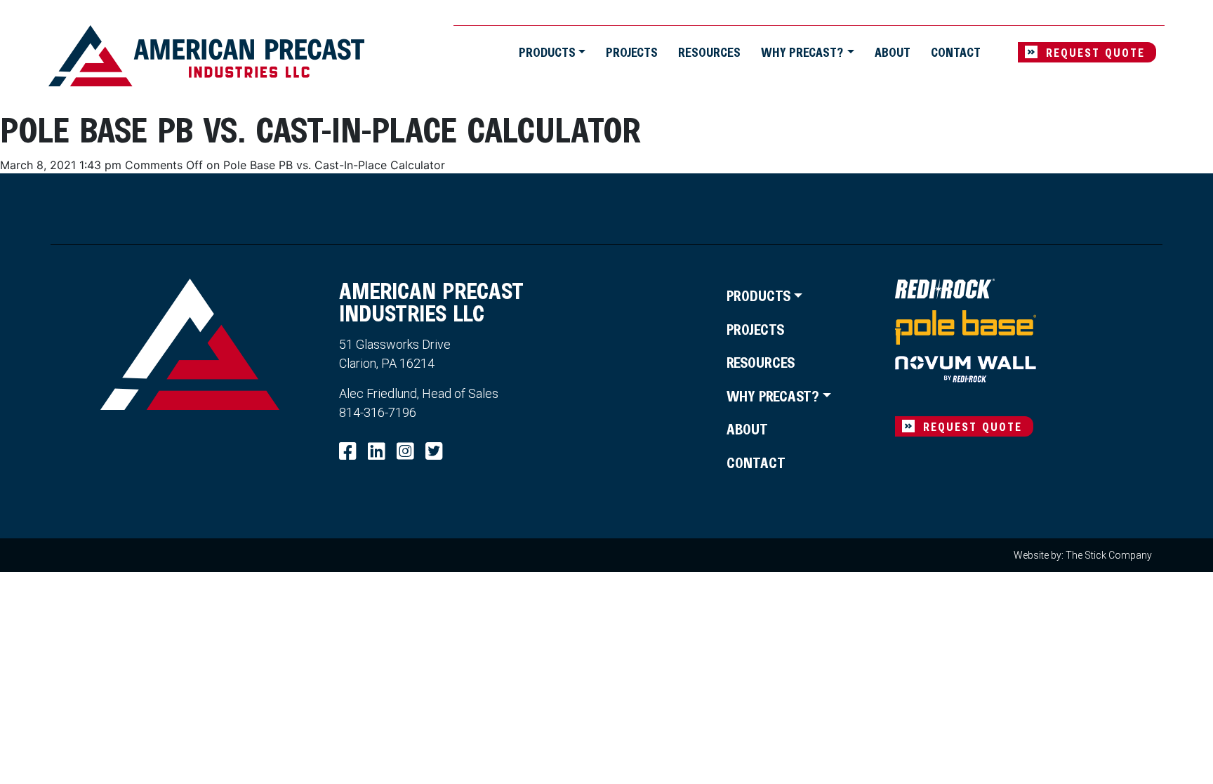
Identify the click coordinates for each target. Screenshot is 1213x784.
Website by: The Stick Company (1083, 555)
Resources (709, 51)
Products (547, 51)
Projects (632, 51)
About (892, 51)
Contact (956, 51)
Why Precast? (802, 51)
